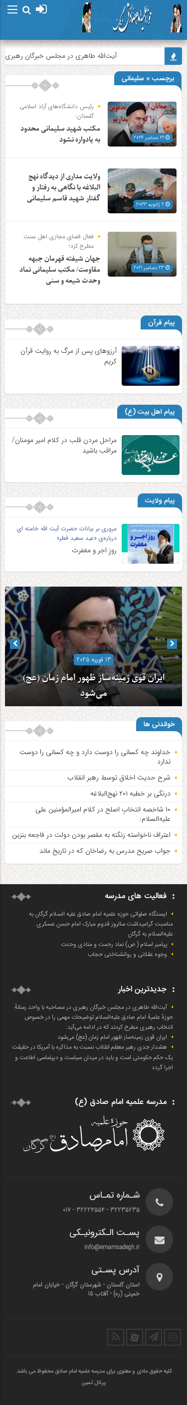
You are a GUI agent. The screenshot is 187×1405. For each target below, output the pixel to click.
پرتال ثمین (93, 1383)
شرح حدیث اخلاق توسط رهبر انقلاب (119, 777)
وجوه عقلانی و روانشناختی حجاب (127, 954)
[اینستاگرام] (172, 1337)
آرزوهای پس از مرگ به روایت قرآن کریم (68, 356)
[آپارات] (134, 1337)
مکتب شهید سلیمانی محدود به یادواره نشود (60, 134)
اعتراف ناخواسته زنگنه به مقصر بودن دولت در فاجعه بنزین (91, 834)
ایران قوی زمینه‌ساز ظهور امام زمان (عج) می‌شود (112, 1037)
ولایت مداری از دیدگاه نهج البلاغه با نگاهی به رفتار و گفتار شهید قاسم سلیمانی (63, 187)
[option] (93, 646)
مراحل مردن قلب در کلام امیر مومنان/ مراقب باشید (64, 445)
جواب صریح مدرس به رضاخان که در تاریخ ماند (105, 850)
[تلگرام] (153, 1337)
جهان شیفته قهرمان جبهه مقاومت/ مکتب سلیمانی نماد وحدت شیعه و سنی (59, 270)
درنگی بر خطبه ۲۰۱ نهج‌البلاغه (130, 793)
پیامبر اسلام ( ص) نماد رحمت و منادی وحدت (114, 944)
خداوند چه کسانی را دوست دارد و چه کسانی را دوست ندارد (95, 757)
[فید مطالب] (115, 1337)
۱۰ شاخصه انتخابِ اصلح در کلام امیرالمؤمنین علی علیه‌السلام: (103, 814)
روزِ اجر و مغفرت (94, 550)
